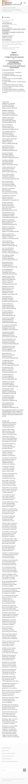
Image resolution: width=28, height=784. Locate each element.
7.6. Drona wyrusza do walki (8, 8)
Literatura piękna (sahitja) (8, 753)
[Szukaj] (20, 3)
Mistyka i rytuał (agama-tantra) (10, 761)
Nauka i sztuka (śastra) (7, 756)
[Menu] (24, 3)
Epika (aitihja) (5, 751)
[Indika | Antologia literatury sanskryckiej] (11, 3)
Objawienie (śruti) (6, 748)
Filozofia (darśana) (6, 759)
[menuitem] (20, 3)
